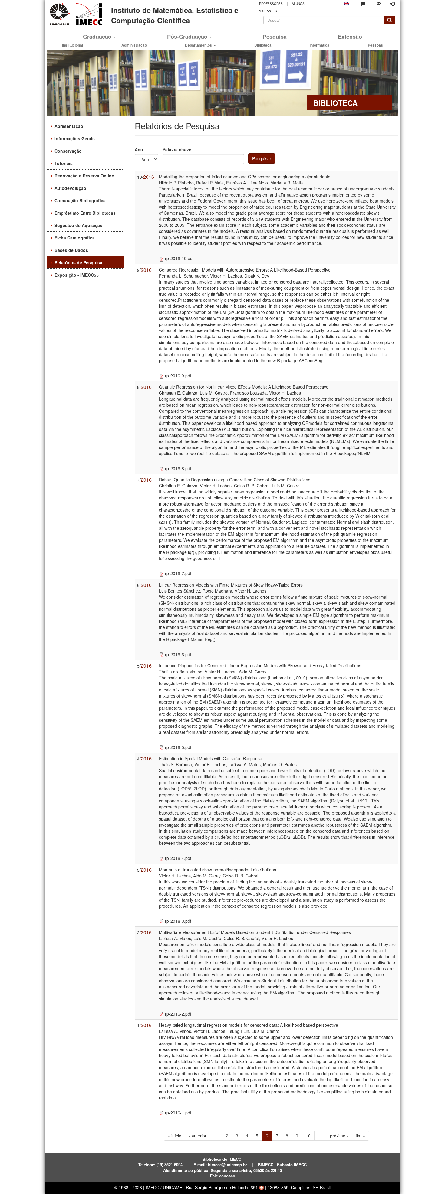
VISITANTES (268, 11)
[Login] (392, 3)
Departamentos (199, 45)
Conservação (68, 151)
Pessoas (375, 45)
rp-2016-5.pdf (178, 747)
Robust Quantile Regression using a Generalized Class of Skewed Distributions (234, 480)
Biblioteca (263, 45)
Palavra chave (177, 149)
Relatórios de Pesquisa (78, 262)
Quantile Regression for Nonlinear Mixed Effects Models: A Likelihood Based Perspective (243, 387)
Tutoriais (63, 163)
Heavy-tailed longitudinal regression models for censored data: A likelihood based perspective (248, 1025)
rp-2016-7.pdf (178, 573)
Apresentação (68, 126)
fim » (360, 1136)
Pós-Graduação (188, 37)
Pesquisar (261, 158)
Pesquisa (275, 37)
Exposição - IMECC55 (76, 275)
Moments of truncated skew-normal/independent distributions (217, 870)
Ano (139, 149)
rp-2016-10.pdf (179, 258)
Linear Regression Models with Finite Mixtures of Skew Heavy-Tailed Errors (231, 585)
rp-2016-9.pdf (178, 376)
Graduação (98, 37)
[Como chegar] (261, 1187)
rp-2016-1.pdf (178, 1113)
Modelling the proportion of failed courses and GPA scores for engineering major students (244, 177)
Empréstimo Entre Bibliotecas (85, 213)
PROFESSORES (271, 4)
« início (174, 1136)
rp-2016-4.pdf (178, 858)
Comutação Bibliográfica (80, 200)
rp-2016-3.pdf (178, 921)
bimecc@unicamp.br (227, 1164)
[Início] (88, 14)
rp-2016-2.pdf (178, 1014)
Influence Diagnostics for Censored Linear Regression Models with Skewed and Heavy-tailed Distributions (260, 665)
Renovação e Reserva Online (84, 176)
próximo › (339, 1136)
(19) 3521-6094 (170, 1164)
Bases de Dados (71, 250)
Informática (319, 45)
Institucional (72, 45)
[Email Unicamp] (379, 2)
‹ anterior (197, 1136)
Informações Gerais (74, 138)
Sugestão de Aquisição (78, 225)
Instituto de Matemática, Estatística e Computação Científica (174, 15)
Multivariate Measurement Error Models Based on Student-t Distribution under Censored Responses (255, 932)
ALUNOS (298, 4)
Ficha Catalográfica (74, 238)
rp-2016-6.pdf (178, 654)
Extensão (350, 37)
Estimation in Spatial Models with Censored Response (210, 758)
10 (308, 1136)
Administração (134, 45)
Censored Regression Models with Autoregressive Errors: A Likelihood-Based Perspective (245, 270)
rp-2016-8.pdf (178, 468)
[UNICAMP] (61, 14)
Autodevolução (70, 188)
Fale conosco (222, 1176)
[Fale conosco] (363, 3)
